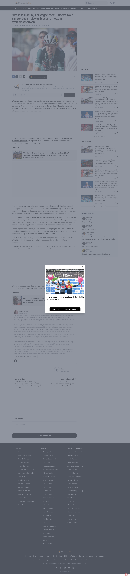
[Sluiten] (82, 267)
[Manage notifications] (126, 574)
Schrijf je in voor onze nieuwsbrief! (65, 309)
